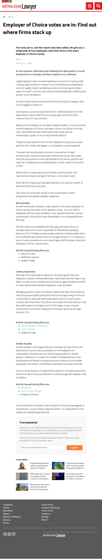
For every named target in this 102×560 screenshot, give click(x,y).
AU (4, 1)
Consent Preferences (50, 508)
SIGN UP (74, 447)
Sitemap (45, 517)
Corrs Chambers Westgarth (34, 325)
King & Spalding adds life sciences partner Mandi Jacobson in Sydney (39, 465)
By (18, 59)
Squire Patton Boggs (31, 391)
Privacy (6, 523)
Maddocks (26, 387)
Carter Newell (28, 329)
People (6, 508)
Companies (8, 505)
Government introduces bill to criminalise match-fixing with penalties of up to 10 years (75, 465)
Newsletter (8, 511)
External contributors (12, 517)
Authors (6, 514)
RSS (43, 520)
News (10, 17)
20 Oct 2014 (20, 63)
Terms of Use (47, 511)
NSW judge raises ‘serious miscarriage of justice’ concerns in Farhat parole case (40, 476)
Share (30, 63)
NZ (9, 1)
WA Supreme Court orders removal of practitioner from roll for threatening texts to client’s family (40, 487)
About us (7, 520)
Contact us (46, 514)
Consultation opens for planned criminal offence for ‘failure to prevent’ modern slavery (75, 476)
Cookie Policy (47, 505)
